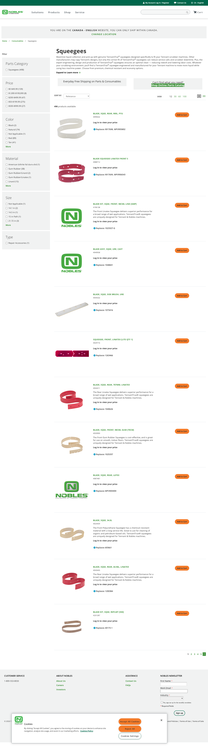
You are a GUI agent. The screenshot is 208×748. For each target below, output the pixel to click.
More (8, 146)
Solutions (38, 12)
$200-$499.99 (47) (16, 97)
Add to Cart (182, 115)
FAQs (128, 685)
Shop (67, 12)
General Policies (171, 721)
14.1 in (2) (13, 208)
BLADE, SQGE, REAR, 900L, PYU (108, 113)
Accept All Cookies (130, 721)
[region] (89, 728)
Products (54, 12)
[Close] (161, 720)
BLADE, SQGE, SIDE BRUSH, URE (108, 294)
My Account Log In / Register (157, 3)
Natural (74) (14, 129)
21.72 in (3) (13, 220)
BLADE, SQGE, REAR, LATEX (106, 475)
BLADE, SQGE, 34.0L (102, 520)
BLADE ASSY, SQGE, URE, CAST (108, 249)
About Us (61, 681)
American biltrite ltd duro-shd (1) (24, 164)
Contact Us (181, 3)
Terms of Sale (198, 721)
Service (80, 12)
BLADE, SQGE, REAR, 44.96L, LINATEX (111, 566)
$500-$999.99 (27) (16, 106)
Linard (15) (13, 181)
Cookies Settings (130, 736)
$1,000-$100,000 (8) (17, 93)
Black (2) (12, 125)
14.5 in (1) (13, 212)
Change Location (104, 34)
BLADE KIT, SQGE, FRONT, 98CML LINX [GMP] (115, 204)
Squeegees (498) (16, 69)
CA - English (199, 3)
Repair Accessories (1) (18, 243)
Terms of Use (185, 721)
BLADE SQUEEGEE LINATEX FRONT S (110, 158)
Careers (60, 685)
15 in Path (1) (14, 216)
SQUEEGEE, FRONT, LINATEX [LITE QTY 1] (113, 339)
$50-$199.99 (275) (16, 101)
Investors (61, 689)
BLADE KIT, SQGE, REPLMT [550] (108, 612)
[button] (68, 72)
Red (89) (12, 138)
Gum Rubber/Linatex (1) (19, 177)
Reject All (130, 728)
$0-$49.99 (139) (15, 89)
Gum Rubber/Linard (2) (19, 173)
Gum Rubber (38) (16, 168)
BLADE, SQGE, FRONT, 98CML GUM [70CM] (113, 430)
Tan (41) (12, 142)
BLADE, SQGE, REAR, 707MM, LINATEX (111, 384)
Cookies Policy (86, 731)
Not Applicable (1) (16, 133)
